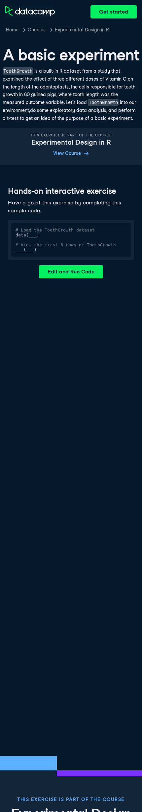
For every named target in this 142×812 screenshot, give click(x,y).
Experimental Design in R (82, 29)
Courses (37, 29)
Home (12, 29)
